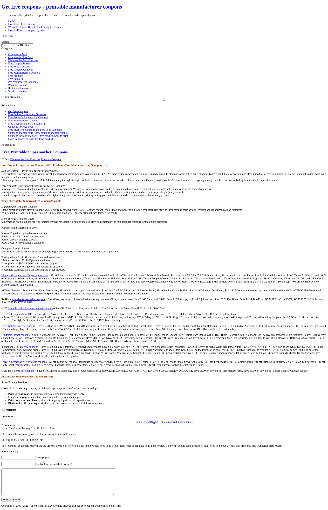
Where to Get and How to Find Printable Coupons (35, 27)
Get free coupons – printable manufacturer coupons (61, 7)
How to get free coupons (21, 24)
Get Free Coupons (18, 111)
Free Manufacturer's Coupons (24, 72)
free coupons (27, 370)
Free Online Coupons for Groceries (27, 114)
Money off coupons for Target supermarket (24, 275)
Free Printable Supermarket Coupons (28, 117)
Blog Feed (7, 36)
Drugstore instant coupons (15, 334)
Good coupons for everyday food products (31, 138)
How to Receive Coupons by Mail (26, 30)
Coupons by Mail (17, 54)
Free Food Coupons (19, 66)
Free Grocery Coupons (20, 69)
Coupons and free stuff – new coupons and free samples (38, 132)
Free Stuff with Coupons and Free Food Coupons (35, 129)
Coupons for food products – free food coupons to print (38, 135)
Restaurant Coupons (19, 88)
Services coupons (17, 91)
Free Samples (15, 78)
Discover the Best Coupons (23, 60)
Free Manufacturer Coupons (23, 120)
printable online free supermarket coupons (30, 308)
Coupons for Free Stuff (20, 57)
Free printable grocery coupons (18, 326)
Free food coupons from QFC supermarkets (24, 314)
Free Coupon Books (19, 63)
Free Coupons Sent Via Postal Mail (27, 123)
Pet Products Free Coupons (23, 81)
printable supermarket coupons (28, 299)
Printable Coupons (18, 85)
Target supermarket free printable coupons (24, 361)
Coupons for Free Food (20, 126)
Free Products (15, 75)
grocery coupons (29, 346)
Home (11, 20)
